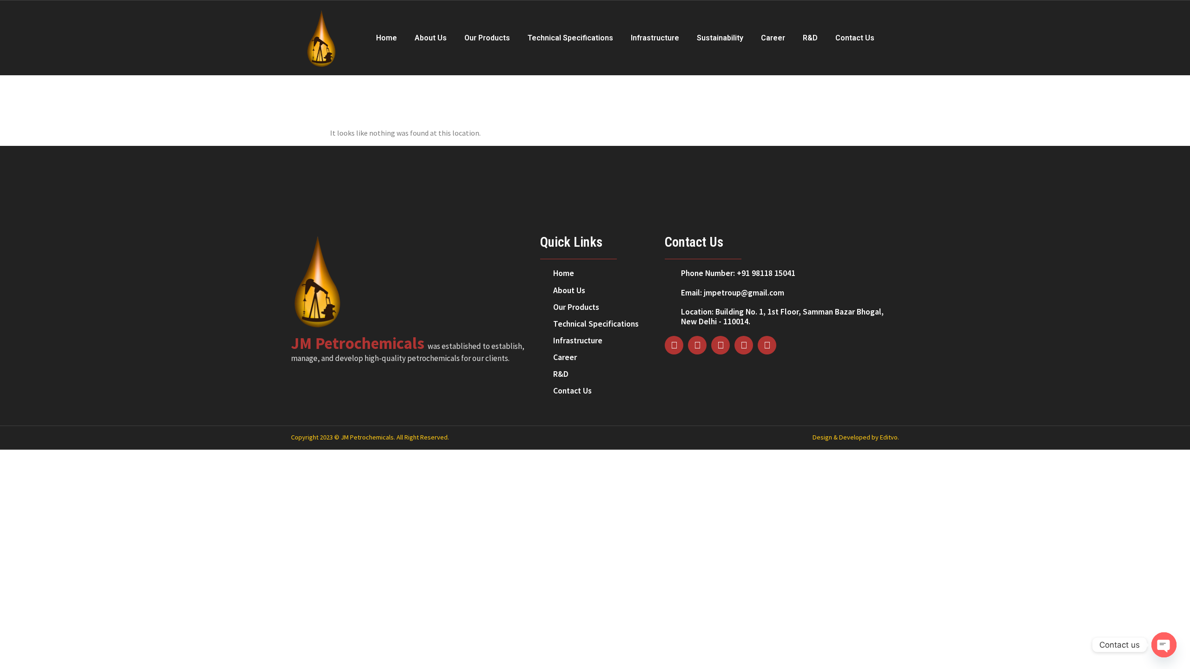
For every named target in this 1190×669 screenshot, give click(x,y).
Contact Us (854, 37)
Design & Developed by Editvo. (856, 437)
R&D (810, 37)
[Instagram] (697, 345)
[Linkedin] (743, 345)
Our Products (487, 37)
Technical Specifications (570, 37)
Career (773, 37)
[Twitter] (720, 345)
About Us (431, 37)
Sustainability (720, 37)
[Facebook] (674, 345)
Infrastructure (655, 37)
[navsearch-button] (893, 37)
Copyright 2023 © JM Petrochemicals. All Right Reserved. (370, 437)
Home (386, 37)
